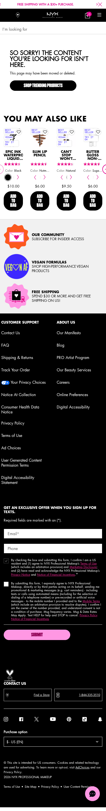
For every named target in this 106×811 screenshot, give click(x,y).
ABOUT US (66, 322)
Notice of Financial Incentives (56, 574)
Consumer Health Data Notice (20, 409)
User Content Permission (79, 787)
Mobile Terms (91, 601)
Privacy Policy (12, 423)
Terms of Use (11, 435)
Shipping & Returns (17, 357)
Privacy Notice (20, 574)
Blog (60, 345)
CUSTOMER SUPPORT (20, 322)
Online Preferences (72, 394)
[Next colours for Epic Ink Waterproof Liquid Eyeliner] (18, 177)
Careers (63, 382)
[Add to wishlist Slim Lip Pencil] (45, 132)
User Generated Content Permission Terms (21, 462)
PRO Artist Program (73, 357)
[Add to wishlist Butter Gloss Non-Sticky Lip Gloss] (98, 132)
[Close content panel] (100, 4)
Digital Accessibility (73, 407)
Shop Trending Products (43, 86)
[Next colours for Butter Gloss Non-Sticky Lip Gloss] (97, 177)
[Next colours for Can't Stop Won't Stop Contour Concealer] (71, 177)
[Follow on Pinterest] (69, 719)
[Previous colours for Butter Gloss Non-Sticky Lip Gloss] (88, 177)
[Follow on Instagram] (6, 719)
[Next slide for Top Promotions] (97, 4)
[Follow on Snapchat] (100, 719)
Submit (37, 635)
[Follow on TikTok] (84, 719)
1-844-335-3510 (89, 695)
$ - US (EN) (14, 741)
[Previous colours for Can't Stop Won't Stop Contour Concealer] (61, 177)
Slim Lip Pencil (40, 153)
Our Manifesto (69, 332)
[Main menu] (99, 15)
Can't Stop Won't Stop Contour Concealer (66, 155)
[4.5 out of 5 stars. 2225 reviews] (40, 164)
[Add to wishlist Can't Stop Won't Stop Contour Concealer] (72, 132)
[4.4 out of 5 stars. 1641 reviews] (66, 164)
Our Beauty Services (74, 370)
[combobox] (51, 29)
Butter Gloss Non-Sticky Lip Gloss (92, 155)
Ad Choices (11, 448)
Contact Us (10, 332)
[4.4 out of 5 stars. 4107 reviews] (13, 164)
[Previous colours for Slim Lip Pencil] (35, 177)
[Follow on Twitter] (36, 719)
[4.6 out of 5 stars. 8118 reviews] (93, 164)
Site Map (30, 787)
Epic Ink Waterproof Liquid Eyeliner (13, 155)
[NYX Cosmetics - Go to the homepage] (52, 15)
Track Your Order (15, 370)
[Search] (6, 15)
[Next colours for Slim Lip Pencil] (44, 177)
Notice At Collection (18, 394)
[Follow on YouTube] (53, 719)
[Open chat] (92, 793)
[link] (87, 15)
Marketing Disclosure (83, 567)
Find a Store (42, 695)
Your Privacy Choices (28, 382)
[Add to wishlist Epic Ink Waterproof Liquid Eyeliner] (19, 132)
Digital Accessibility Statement (17, 480)
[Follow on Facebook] (21, 719)
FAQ (5, 345)
